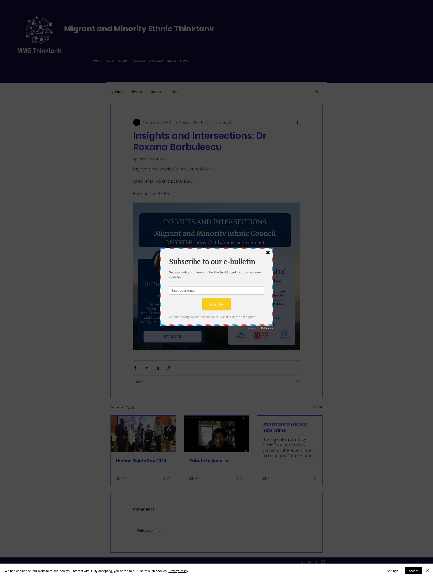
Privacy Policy (178, 571)
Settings (392, 571)
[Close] (427, 570)
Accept (413, 571)
